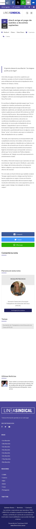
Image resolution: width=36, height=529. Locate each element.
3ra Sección (6, 447)
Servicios (20, 507)
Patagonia (5, 490)
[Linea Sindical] (12, 13)
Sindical (6, 32)
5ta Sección (6, 453)
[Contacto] (33, 7)
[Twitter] (30, 7)
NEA (3, 481)
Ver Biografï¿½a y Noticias (18, 310)
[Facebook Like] (7, 2)
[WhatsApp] (23, 2)
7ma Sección (6, 459)
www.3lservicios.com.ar (18, 525)
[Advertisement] (18, 53)
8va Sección (6, 462)
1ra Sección (6, 440)
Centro (4, 478)
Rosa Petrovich (18, 279)
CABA (4, 474)
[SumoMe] (33, 2)
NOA (4, 484)
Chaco (13, 32)
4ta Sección (6, 450)
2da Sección (6, 443)
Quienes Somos (9, 507)
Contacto (28, 507)
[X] (17, 2)
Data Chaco (20, 32)
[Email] (28, 2)
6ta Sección (6, 456)
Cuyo (4, 487)
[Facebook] (26, 7)
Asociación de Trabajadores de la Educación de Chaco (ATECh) (17, 326)
